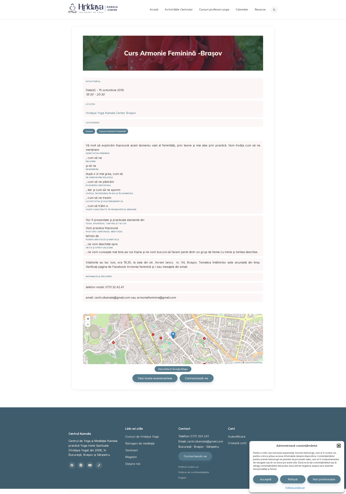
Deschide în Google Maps (173, 369)
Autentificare (236, 436)
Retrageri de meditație (140, 443)
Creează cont (237, 443)
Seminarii (131, 450)
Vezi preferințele (324, 479)
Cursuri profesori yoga (214, 9)
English (182, 477)
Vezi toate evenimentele (155, 378)
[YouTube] (89, 465)
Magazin (131, 457)
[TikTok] (99, 465)
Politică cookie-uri (295, 487)
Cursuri (89, 131)
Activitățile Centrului (178, 9)
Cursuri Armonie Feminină (112, 131)
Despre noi (132, 464)
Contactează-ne (196, 378)
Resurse (260, 9)
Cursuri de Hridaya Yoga (142, 436)
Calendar (242, 9)
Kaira (93, 491)
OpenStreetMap (253, 362)
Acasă (154, 9)
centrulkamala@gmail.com (205, 441)
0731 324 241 (199, 436)
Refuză (293, 479)
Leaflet (237, 362)
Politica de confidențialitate (193, 472)
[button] (339, 446)
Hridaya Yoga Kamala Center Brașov (111, 113)
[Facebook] (71, 465)
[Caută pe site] (274, 9)
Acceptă (265, 479)
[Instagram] (80, 465)
